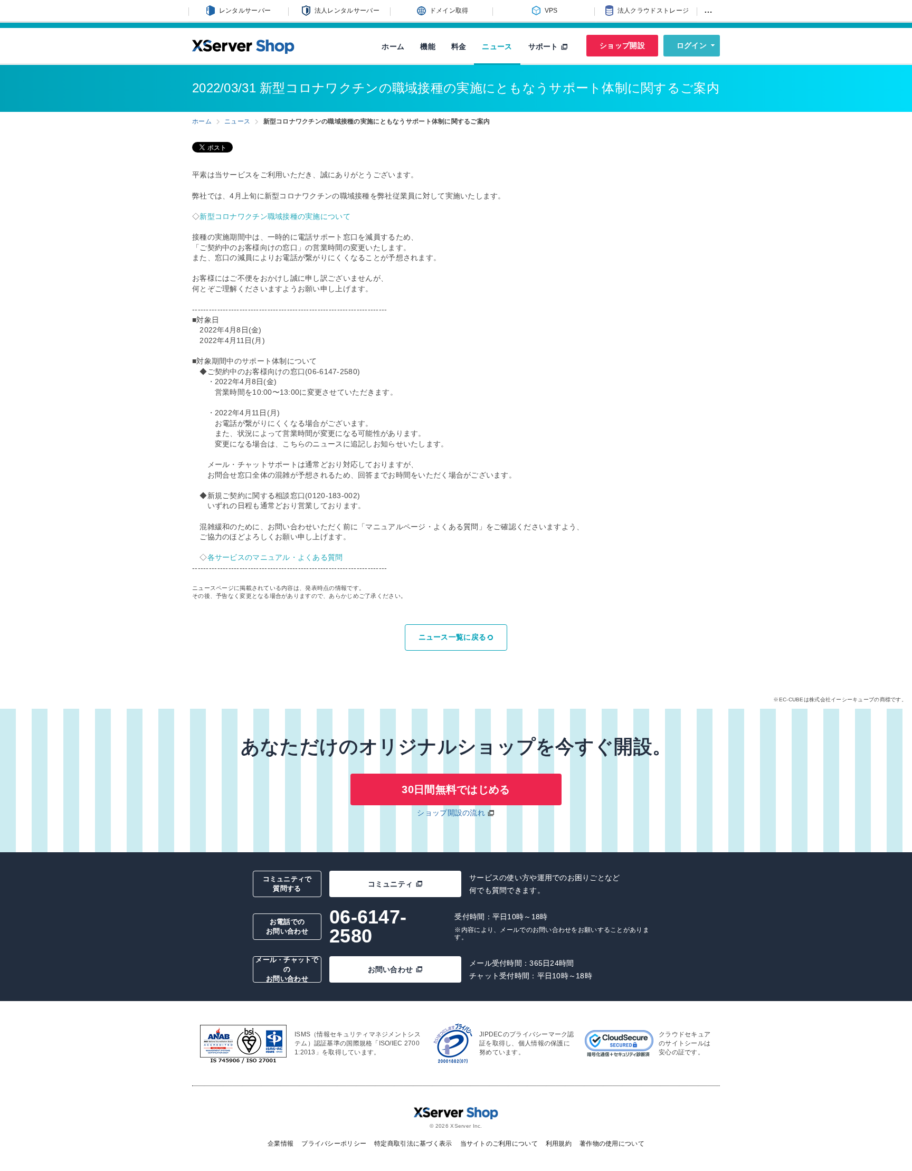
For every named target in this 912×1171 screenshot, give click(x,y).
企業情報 (280, 1143)
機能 (427, 46)
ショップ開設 (622, 45)
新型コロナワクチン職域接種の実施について (275, 216)
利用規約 (559, 1143)
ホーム (393, 46)
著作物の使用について (612, 1143)
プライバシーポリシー (333, 1143)
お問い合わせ (390, 969)
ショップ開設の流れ (451, 812)
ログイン (692, 45)
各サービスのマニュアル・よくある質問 (275, 557)
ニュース (497, 46)
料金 (459, 46)
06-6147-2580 (367, 926)
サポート (544, 46)
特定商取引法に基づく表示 (413, 1143)
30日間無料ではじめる (456, 789)
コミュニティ (390, 884)
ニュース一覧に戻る (453, 637)
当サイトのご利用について (499, 1143)
